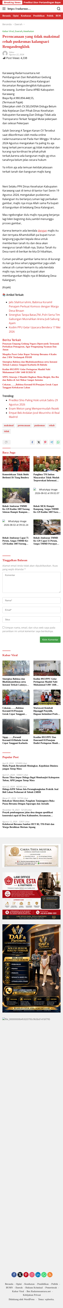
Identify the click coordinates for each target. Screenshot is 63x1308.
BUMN (9, 1287)
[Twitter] (20, 1275)
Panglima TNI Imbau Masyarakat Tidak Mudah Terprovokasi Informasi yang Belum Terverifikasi (46, 477)
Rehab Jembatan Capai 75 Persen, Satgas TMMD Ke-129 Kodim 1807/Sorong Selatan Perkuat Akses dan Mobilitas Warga (15, 541)
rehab (52, 425)
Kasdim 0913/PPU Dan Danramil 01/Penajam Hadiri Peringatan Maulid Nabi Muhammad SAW (46, 740)
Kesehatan (28, 31)
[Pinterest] (26, 1275)
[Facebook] (14, 1275)
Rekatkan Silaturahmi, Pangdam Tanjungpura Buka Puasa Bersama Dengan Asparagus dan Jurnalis (28, 802)
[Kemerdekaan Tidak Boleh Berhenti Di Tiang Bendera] (16, 463)
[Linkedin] (38, 1275)
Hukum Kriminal (34, 1287)
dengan (42, 230)
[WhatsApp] (44, 1275)
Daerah (18, 31)
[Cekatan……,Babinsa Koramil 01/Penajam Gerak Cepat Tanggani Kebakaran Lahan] (16, 697)
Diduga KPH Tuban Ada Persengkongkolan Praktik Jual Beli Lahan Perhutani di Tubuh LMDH (30, 790)
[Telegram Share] (51, 442)
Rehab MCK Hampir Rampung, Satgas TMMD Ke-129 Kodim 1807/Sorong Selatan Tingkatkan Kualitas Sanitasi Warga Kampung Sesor (47, 509)
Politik (54, 1284)
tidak (6, 431)
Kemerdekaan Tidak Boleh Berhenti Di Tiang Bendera (15, 476)
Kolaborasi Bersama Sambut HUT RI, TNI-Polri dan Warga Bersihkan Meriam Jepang (28, 825)
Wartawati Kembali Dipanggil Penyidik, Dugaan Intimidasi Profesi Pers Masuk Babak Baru (46, 711)
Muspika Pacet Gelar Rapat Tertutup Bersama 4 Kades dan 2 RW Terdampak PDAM (29, 356)
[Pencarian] (59, 8)
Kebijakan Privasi (32, 1295)
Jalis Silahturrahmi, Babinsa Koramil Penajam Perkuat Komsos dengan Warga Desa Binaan (34, 306)
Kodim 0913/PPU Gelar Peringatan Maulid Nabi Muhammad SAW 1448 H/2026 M (26, 371)
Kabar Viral (8, 31)
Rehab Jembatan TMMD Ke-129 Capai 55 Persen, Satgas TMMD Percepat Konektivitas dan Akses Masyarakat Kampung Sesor (45, 541)
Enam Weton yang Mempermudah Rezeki (34, 408)
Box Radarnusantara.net (39, 1291)
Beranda (9, 1284)
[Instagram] (32, 1275)
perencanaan (24, 425)
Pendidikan (43, 1284)
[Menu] (4, 8)
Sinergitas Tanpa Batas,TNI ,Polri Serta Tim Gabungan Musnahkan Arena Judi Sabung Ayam (34, 319)
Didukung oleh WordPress (21, 1299)
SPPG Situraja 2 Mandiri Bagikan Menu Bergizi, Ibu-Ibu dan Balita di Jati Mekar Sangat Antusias (30, 378)
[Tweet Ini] (38, 442)
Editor (11, 52)
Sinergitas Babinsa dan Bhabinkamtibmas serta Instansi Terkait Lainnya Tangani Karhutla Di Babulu (29, 363)
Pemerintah (51, 1287)
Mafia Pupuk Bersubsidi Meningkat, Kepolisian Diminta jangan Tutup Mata (30, 767)
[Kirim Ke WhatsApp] (58, 442)
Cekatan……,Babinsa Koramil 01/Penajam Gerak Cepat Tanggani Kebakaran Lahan (30, 386)
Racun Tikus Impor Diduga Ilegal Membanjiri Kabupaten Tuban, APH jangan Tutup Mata (30, 779)
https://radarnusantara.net (19, 9)
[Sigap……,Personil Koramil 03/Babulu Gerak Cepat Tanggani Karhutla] (16, 726)
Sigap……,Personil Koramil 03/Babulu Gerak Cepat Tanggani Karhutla (15, 740)
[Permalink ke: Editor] (5, 53)
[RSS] (49, 1275)
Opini (19, 1284)
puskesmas (39, 425)
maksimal (9, 425)
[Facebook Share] (32, 442)
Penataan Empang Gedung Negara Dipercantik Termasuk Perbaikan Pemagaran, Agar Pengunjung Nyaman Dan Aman (30, 347)
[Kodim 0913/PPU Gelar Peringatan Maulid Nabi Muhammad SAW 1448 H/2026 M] (47, 668)
